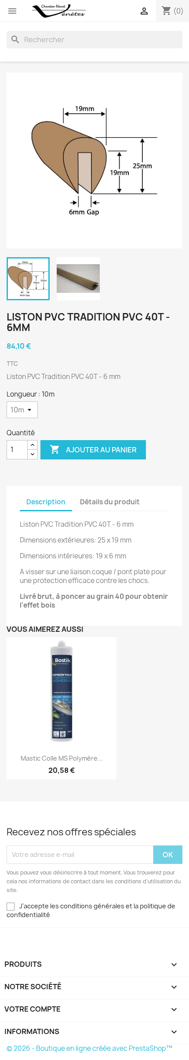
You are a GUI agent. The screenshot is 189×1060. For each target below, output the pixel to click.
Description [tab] (45, 501)
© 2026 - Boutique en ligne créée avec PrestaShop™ (89, 1048)
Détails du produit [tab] (110, 501)
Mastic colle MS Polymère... (62, 758)
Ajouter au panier (93, 449)
